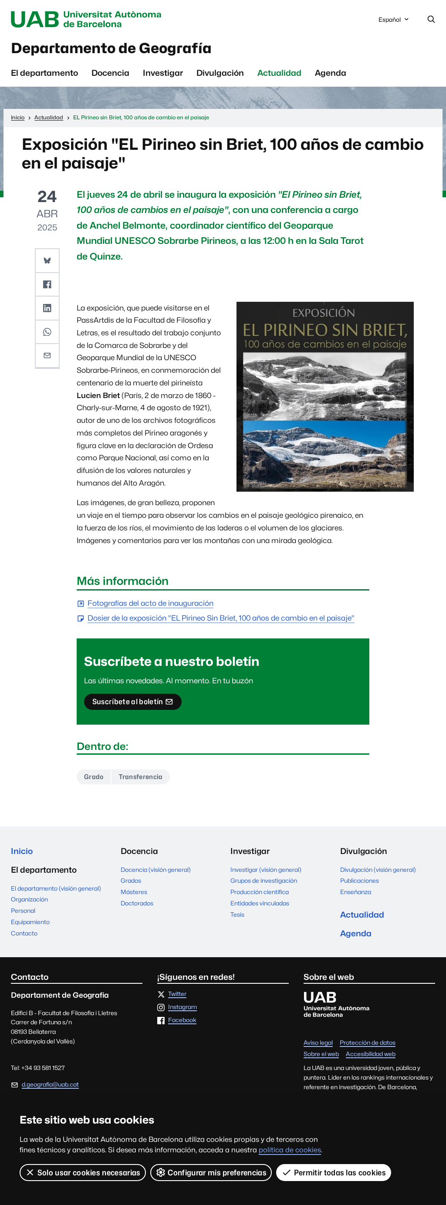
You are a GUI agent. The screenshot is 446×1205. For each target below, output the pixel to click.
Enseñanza (355, 891)
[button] (47, 261)
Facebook (182, 1020)
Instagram (182, 1007)
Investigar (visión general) (265, 869)
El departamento (44, 73)
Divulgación (220, 73)
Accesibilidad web (370, 1054)
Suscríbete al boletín (127, 703)
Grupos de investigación (263, 880)
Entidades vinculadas (259, 903)
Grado (94, 777)
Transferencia (140, 777)
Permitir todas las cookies (340, 1172)
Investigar (163, 73)
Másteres (134, 891)
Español (389, 21)
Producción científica (259, 891)
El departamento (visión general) (56, 888)
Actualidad (279, 73)
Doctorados (137, 903)
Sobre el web (321, 1054)
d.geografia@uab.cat (50, 1084)
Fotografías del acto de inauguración (150, 603)
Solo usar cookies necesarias (89, 1172)
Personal (23, 910)
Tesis (237, 914)
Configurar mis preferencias (217, 1172)
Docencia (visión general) (156, 869)
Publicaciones (359, 880)
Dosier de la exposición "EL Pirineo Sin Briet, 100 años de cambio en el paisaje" (221, 618)
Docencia (110, 73)
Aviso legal (318, 1043)
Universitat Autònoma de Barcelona (88, 19)
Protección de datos (367, 1043)
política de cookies (290, 1150)
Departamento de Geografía (111, 48)
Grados (131, 880)
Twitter (177, 994)
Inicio (22, 851)
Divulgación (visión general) (378, 869)
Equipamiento (30, 921)
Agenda (330, 73)
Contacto (24, 933)
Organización (29, 899)
